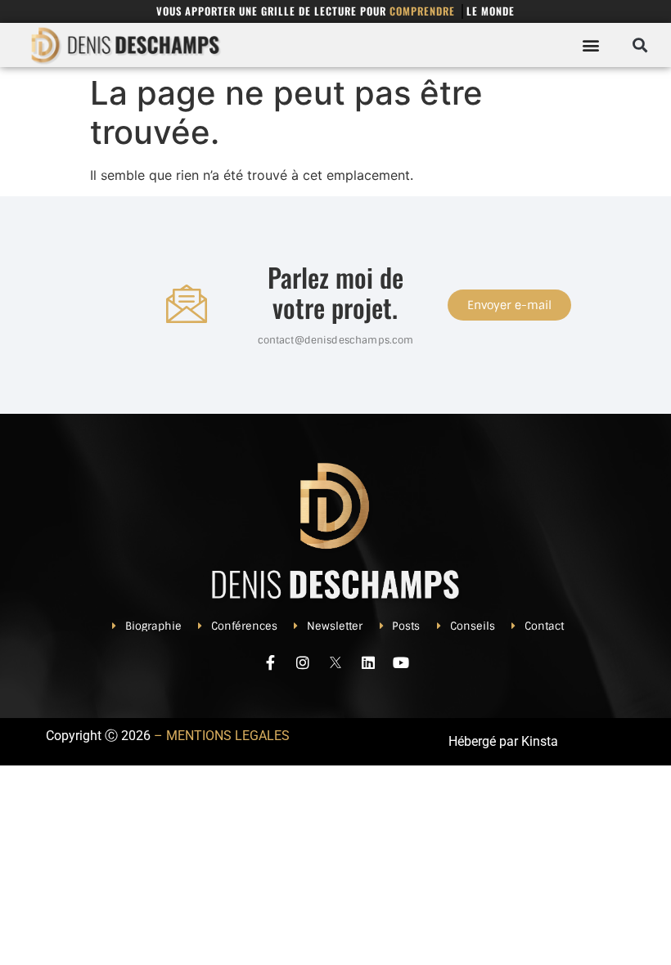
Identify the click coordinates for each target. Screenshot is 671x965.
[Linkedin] (368, 662)
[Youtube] (401, 662)
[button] (591, 44)
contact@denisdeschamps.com (336, 340)
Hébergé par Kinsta (503, 741)
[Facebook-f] (270, 662)
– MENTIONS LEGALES (222, 735)
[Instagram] (302, 662)
